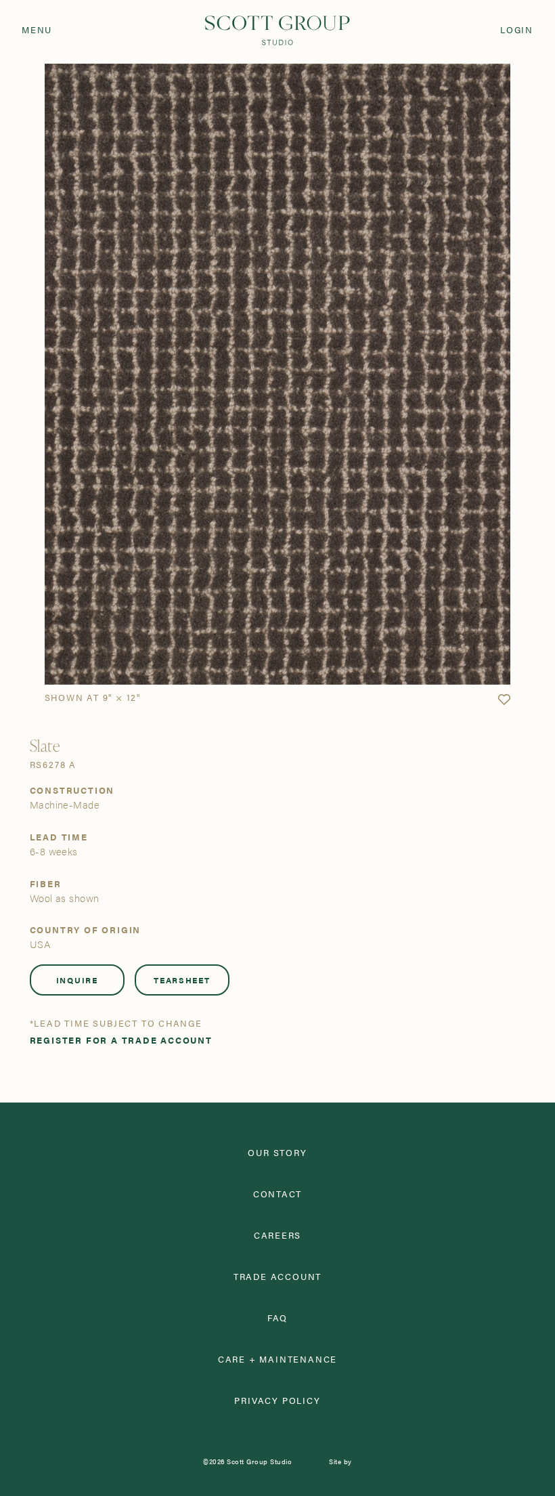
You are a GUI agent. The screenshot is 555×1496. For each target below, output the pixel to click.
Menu (37, 30)
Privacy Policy (277, 1400)
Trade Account (277, 1277)
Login (516, 30)
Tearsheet (182, 980)
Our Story (277, 1153)
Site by (340, 1461)
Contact (278, 1194)
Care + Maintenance (277, 1359)
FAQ (277, 1318)
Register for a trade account (121, 1040)
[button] (503, 699)
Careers (278, 1235)
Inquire (77, 980)
